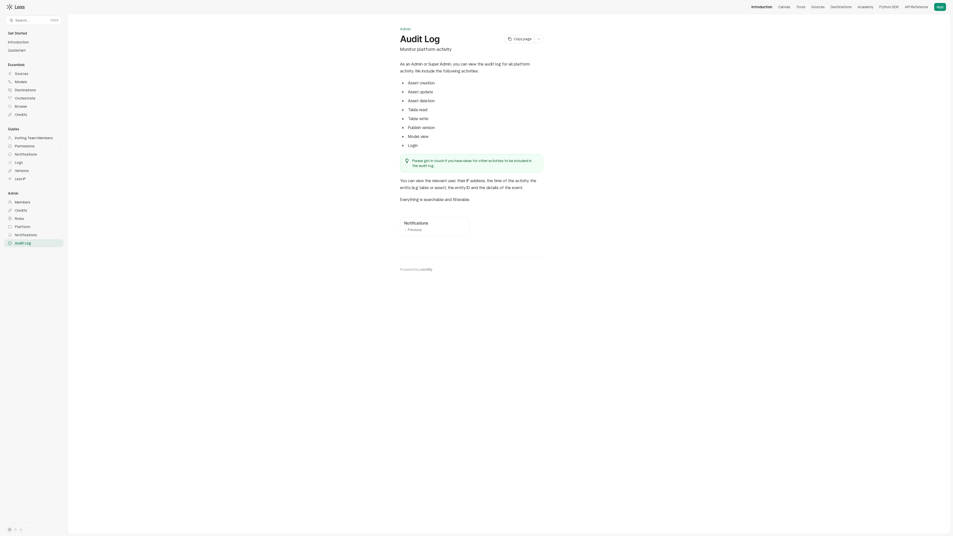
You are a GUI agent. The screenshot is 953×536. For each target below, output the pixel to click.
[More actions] (539, 39)
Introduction (761, 7)
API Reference (916, 7)
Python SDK (889, 7)
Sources (818, 7)
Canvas (784, 7)
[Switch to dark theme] (21, 529)
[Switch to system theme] (9, 529)
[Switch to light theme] (15, 529)
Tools (800, 7)
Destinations (841, 7)
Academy (865, 7)
